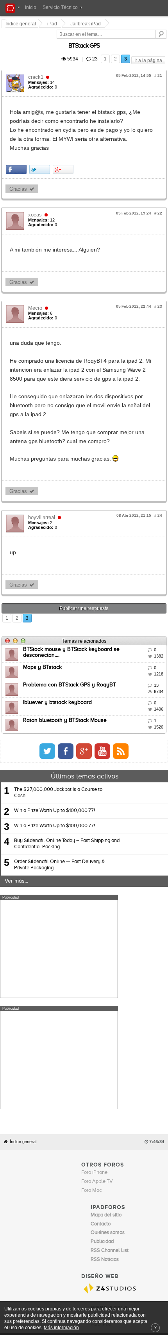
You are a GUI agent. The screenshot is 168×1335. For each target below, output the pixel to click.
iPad (53, 23)
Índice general (23, 977)
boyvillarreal (42, 463)
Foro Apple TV (97, 1016)
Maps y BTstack (43, 613)
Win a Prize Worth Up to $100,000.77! (54, 757)
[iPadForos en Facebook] (127, 698)
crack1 (37, 68)
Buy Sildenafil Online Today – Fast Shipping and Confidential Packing (67, 790)
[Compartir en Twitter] (40, 142)
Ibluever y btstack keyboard (58, 649)
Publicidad (113, 1175)
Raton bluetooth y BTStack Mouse (66, 666)
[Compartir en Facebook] (17, 142)
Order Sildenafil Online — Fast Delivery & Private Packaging (59, 811)
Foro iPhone (94, 1008)
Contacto (91, 1175)
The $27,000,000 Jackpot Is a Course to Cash (58, 739)
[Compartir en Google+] (64, 142)
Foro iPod (101, 1159)
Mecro (36, 281)
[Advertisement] (59, 895)
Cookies (71, 1175)
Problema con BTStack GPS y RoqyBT (70, 631)
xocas (36, 187)
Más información (61, 1327)
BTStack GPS (145, 37)
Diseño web (137, 1175)
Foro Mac (91, 1025)
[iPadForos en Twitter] (109, 698)
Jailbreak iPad (86, 23)
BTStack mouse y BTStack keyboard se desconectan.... (91, 596)
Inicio (30, 7)
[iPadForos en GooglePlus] (146, 698)
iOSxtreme (102, 1150)
